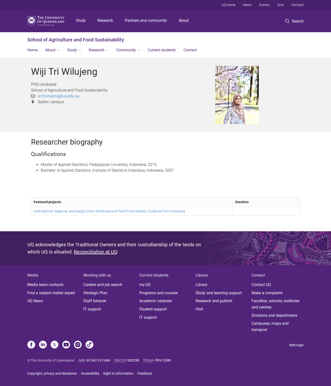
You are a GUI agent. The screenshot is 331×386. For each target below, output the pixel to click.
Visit (199, 309)
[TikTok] (89, 345)
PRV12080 (163, 360)
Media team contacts (45, 284)
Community (126, 50)
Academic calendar (155, 301)
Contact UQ (261, 284)
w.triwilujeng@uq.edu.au (58, 96)
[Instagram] (78, 345)
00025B (133, 360)
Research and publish (214, 301)
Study (81, 20)
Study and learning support (219, 293)
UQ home (228, 5)
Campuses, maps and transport (270, 326)
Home (32, 50)
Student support (153, 309)
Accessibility (90, 373)
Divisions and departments (274, 315)
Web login (296, 345)
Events (264, 5)
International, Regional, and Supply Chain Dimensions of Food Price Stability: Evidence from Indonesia (109, 211)
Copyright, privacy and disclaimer (52, 373)
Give (280, 5)
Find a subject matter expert (51, 293)
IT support (92, 309)
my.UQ (144, 284)
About (184, 20)
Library (201, 284)
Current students (162, 50)
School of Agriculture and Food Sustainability (75, 40)
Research (105, 20)
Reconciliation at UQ (96, 252)
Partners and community (146, 20)
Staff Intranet (94, 301)
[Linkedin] (43, 345)
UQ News (35, 301)
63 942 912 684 (98, 360)
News (247, 5)
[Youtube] (66, 345)
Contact (298, 5)
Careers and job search (102, 284)
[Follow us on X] (54, 345)
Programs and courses (158, 293)
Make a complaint (267, 293)
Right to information (118, 373)
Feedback (144, 373)
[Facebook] (31, 345)
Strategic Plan (95, 293)
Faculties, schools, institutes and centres (275, 304)
